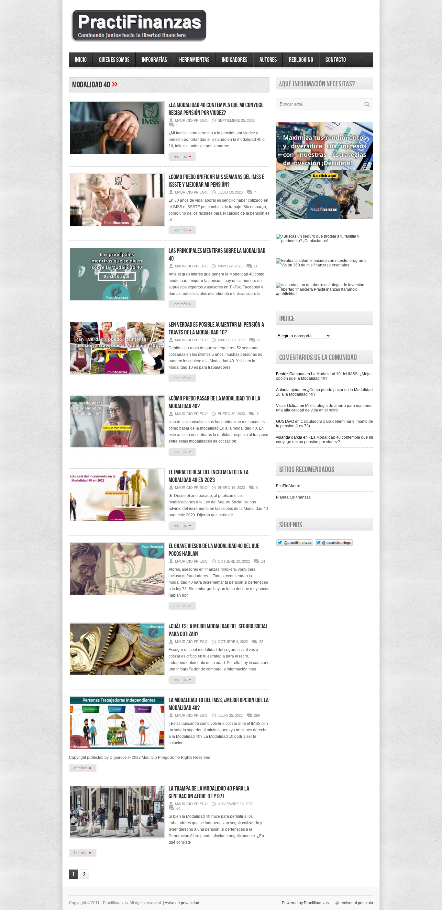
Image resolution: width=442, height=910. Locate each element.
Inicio (81, 60)
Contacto (336, 60)
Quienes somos (114, 60)
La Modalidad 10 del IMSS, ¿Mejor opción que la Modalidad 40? (324, 376)
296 (257, 715)
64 (178, 808)
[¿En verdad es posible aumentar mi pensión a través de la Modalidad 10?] (117, 376)
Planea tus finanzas (293, 497)
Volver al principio (357, 903)
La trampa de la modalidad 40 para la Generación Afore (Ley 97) (209, 792)
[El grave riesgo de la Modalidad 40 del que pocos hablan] (117, 598)
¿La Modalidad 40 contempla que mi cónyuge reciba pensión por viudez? (216, 109)
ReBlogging (301, 60)
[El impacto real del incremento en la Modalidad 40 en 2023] (117, 524)
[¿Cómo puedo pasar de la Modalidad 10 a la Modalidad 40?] (117, 450)
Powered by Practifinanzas (305, 903)
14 (263, 561)
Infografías (154, 60)
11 (255, 266)
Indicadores (234, 60)
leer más (182, 156)
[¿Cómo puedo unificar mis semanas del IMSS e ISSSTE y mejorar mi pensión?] (117, 229)
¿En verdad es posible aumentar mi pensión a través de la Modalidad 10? (216, 328)
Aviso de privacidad (182, 903)
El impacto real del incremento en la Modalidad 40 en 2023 (209, 476)
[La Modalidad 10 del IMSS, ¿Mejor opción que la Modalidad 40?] (117, 752)
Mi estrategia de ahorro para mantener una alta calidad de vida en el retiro (324, 407)
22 (258, 340)
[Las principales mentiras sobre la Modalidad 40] (117, 302)
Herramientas (194, 60)
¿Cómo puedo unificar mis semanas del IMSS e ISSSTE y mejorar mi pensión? (216, 181)
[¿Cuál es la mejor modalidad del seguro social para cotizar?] (117, 678)
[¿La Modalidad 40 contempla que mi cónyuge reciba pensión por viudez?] (117, 157)
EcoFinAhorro (288, 486)
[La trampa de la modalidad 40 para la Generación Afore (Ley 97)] (117, 840)
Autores (268, 60)
